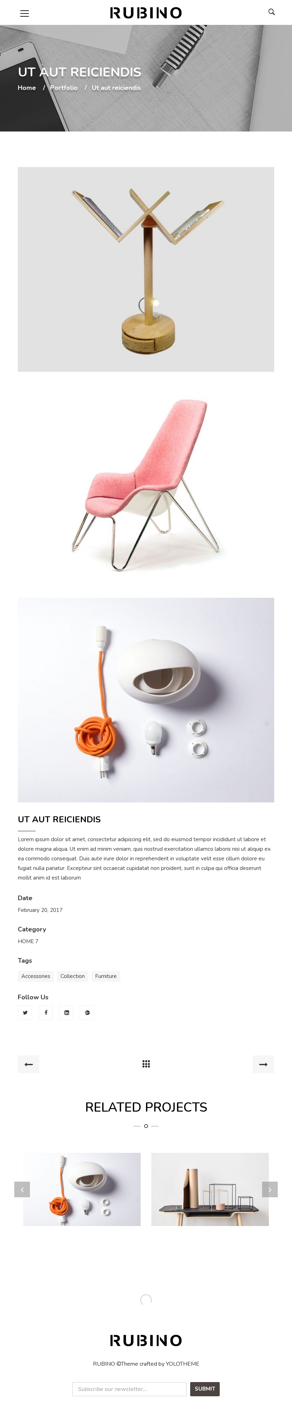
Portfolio (64, 88)
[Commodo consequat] (82, 1203)
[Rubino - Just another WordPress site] (146, 12)
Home (27, 88)
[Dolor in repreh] (210, 1203)
